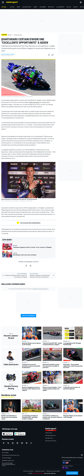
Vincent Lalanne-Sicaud (7, 54)
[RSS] (31, 443)
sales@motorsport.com (8, 460)
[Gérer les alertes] (30, 265)
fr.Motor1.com (48, 432)
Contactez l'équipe (6, 457)
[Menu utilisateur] (80, 2)
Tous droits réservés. (50, 473)
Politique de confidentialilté (53, 471)
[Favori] (49, 54)
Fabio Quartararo (34, 102)
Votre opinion (5, 452)
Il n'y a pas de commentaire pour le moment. (28, 288)
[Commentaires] (53, 54)
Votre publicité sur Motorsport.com (10, 455)
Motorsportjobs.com (50, 435)
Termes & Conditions (28, 471)
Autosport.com (49, 438)
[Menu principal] (3, 2)
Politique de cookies (40, 471)
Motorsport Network (38, 473)
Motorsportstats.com (50, 440)
